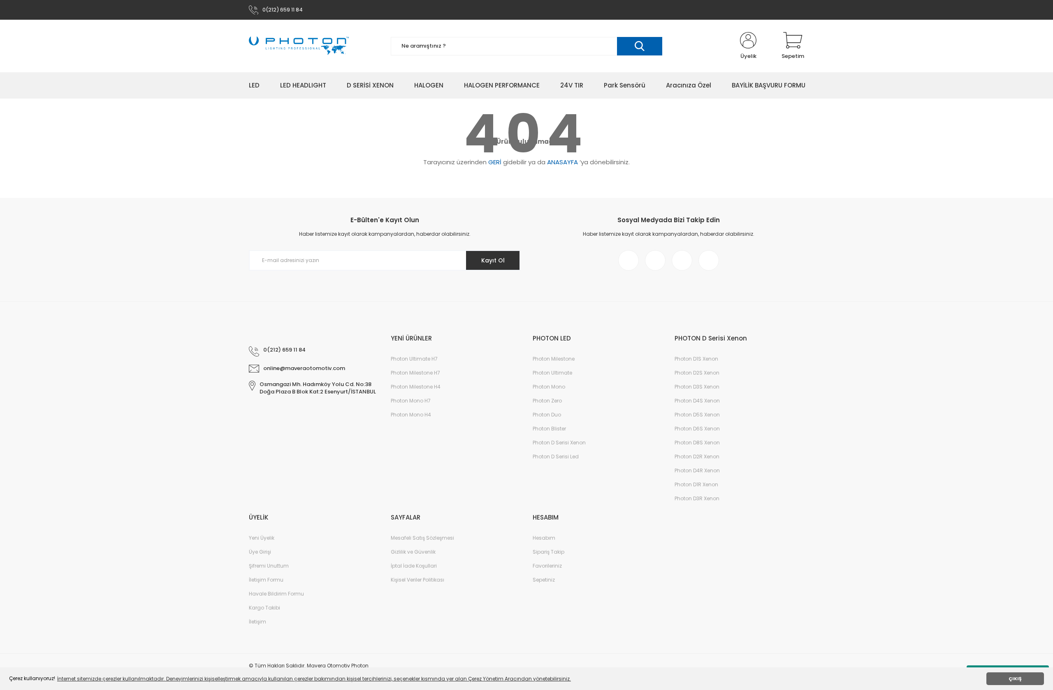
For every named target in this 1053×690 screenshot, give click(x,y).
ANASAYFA (562, 162)
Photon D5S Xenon (697, 414)
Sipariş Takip (548, 551)
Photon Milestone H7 (415, 372)
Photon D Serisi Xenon (559, 442)
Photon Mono (549, 386)
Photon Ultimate (552, 372)
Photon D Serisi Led (556, 456)
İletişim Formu (266, 579)
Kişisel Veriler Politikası (417, 579)
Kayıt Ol (493, 260)
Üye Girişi (260, 551)
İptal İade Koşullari (414, 565)
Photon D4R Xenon (697, 470)
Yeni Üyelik (261, 537)
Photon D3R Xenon (697, 498)
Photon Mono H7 (411, 400)
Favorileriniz (547, 565)
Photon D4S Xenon (697, 400)
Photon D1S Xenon (696, 358)
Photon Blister (549, 428)
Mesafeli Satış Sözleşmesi (422, 537)
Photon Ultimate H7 (414, 358)
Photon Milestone (554, 358)
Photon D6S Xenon (697, 428)
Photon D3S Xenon (697, 386)
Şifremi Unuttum (269, 565)
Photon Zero (547, 400)
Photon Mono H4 (411, 414)
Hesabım (544, 537)
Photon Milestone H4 (416, 386)
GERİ (494, 162)
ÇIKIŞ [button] (1015, 679)
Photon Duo (547, 414)
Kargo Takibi (264, 607)
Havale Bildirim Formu (276, 593)
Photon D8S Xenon (697, 442)
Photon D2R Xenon (697, 456)
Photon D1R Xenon (696, 484)
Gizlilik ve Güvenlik (413, 551)
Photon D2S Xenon (697, 372)
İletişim (257, 621)
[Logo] (299, 46)
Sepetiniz (544, 579)
